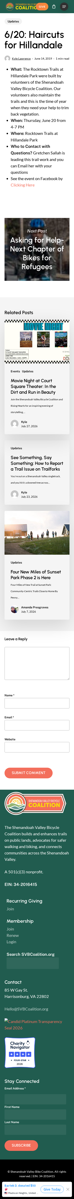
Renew (13, 935)
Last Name (12, 1122)
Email (9, 717)
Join (10, 908)
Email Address (15, 1088)
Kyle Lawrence (21, 58)
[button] (64, 7)
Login (11, 941)
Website (10, 739)
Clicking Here (23, 184)
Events (15, 371)
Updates (13, 21)
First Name (12, 1107)
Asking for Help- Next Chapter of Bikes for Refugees (37, 249)
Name (9, 695)
